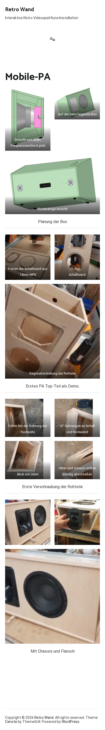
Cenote (11, 722)
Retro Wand (19, 9)
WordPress (70, 722)
